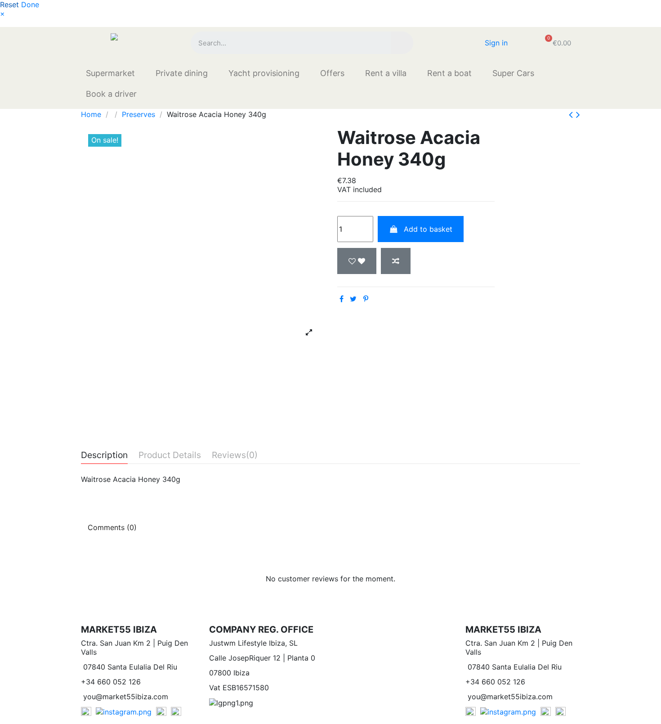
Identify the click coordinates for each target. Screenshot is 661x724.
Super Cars (513, 73)
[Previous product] (572, 114)
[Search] (402, 42)
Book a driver (111, 94)
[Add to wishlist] (356, 261)
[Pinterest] (365, 298)
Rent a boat (449, 73)
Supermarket (110, 73)
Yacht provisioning (263, 73)
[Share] (341, 298)
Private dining (182, 73)
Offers (332, 73)
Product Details (169, 455)
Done (30, 4)
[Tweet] (353, 298)
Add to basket (428, 229)
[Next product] (578, 114)
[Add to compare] (396, 261)
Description (104, 455)
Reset (9, 4)
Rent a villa (385, 73)
